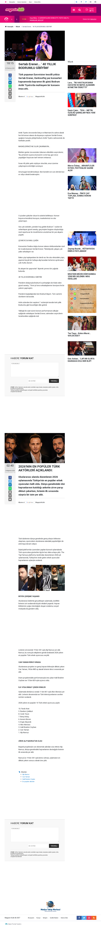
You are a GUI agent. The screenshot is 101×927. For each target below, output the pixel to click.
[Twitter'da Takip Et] (86, 2)
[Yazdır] (10, 93)
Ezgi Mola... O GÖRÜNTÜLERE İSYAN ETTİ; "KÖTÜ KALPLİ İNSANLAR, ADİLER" (49, 19)
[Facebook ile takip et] (79, 918)
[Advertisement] (41, 114)
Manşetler (12, 2)
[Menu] (74, 10)
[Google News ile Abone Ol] (76, 2)
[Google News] (30, 96)
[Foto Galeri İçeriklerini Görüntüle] (95, 2)
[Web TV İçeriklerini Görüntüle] (90, 2)
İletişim (45, 918)
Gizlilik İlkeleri (54, 918)
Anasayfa (31, 918)
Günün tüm (89, 19)
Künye (38, 918)
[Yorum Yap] (10, 97)
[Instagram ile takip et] (89, 918)
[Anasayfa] (6, 2)
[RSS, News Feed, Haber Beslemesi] (93, 918)
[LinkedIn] (10, 82)
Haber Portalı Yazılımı (14, 924)
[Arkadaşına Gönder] (10, 89)
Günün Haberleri (21, 2)
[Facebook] (10, 75)
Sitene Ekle (37, 2)
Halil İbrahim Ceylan (28, 779)
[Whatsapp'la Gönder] (10, 86)
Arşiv (30, 2)
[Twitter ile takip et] (84, 918)
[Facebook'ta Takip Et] (81, 2)
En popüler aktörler (28, 781)
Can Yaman (26, 777)
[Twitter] (10, 78)
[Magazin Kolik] (15, 10)
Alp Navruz (25, 774)
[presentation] (11, 19)
